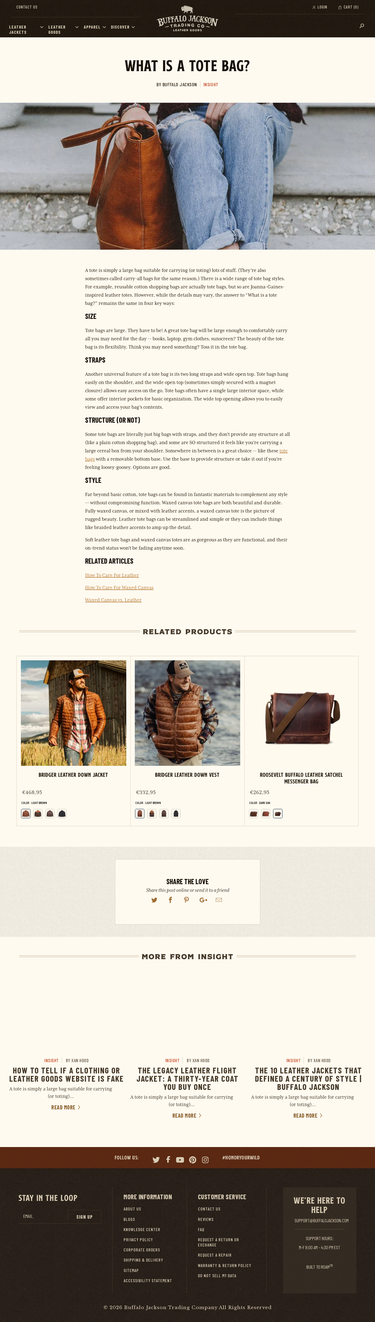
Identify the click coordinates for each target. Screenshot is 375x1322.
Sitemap (131, 1270)
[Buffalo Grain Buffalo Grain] (254, 814)
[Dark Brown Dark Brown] (50, 814)
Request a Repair (215, 1254)
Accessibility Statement (148, 1280)
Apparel (92, 26)
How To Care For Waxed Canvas (119, 587)
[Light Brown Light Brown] (140, 814)
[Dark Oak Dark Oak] (278, 814)
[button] (43, 27)
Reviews (206, 1219)
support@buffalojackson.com (322, 1220)
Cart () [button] (351, 6)
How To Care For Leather (112, 575)
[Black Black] (62, 814)
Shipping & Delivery (143, 1259)
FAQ (201, 1229)
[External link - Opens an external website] (154, 900)
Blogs (129, 1219)
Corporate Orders (142, 1249)
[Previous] (24, 741)
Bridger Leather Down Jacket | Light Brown (73, 741)
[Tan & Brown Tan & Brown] (38, 814)
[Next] (350, 741)
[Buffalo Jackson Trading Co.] (187, 19)
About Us (132, 1208)
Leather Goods (57, 29)
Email (28, 1216)
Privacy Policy (138, 1239)
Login (322, 6)
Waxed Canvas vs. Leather (113, 600)
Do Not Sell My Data (217, 1275)
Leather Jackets (18, 29)
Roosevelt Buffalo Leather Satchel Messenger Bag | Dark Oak (301, 741)
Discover (120, 26)
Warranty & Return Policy (224, 1265)
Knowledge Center (142, 1229)
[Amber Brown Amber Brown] (266, 814)
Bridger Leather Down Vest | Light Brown (187, 741)
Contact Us (27, 6)
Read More (64, 1107)
